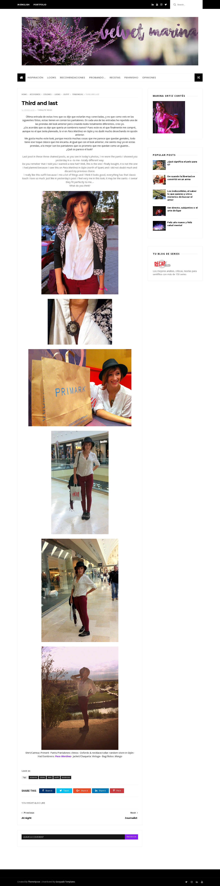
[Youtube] (157, 4)
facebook (131, 837)
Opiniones (149, 77)
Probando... (97, 77)
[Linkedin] (153, 4)
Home (24, 94)
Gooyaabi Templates (65, 881)
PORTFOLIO (39, 4)
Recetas (115, 77)
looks (57, 94)
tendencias (77, 94)
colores (47, 94)
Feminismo (131, 77)
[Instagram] (161, 4)
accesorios (35, 94)
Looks (51, 77)
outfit (66, 94)
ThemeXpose (34, 881)
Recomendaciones (72, 77)
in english (23, 4)
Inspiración (35, 77)
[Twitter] (166, 4)
